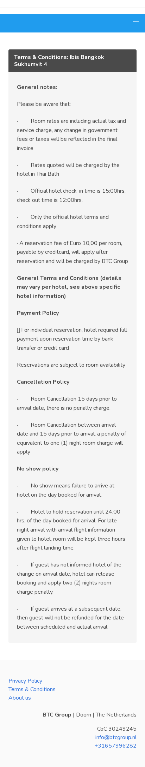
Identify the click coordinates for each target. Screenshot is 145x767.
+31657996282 (115, 746)
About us (19, 698)
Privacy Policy (25, 681)
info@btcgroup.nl (116, 737)
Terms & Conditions (32, 689)
